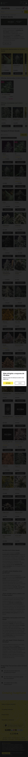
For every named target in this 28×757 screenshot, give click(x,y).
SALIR (19, 383)
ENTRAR (8, 383)
